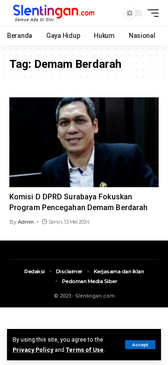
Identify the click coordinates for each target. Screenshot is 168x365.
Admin (26, 222)
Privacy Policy (33, 349)
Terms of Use (85, 349)
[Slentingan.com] (54, 13)
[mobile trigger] (151, 13)
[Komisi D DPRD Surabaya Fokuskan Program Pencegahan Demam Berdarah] (84, 142)
